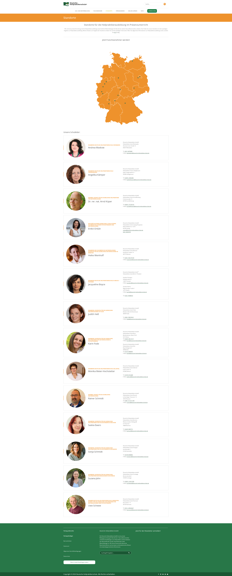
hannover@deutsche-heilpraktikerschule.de (138, 510)
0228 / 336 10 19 (129, 339)
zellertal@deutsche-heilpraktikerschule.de (137, 377)
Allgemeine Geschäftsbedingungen (72, 551)
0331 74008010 (129, 295)
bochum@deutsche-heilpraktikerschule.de (137, 431)
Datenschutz (67, 556)
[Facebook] (158, 574)
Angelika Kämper (96, 174)
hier (115, 32)
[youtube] (163, 574)
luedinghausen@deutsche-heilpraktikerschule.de (139, 179)
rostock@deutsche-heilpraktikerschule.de (137, 402)
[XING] (165, 574)
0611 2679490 (128, 151)
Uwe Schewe (94, 505)
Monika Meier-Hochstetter (101, 371)
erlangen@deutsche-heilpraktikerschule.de (137, 456)
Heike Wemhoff (96, 255)
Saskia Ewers (94, 425)
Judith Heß (93, 314)
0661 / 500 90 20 (129, 317)
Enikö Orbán (94, 228)
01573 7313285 (129, 375)
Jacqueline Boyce (96, 284)
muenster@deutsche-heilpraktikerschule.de (138, 259)
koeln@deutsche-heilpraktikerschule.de (137, 353)
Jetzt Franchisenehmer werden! (116, 40)
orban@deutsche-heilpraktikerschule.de (133, 230)
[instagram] (160, 574)
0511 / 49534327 (129, 508)
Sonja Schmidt (95, 451)
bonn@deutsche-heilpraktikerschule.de (136, 340)
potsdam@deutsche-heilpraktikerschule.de (137, 283)
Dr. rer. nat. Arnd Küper (100, 201)
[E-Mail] (167, 574)
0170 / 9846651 (129, 351)
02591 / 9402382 (129, 178)
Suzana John (94, 478)
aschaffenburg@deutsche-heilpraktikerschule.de (139, 206)
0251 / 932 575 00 (129, 258)
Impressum (66, 546)
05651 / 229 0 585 (129, 481)
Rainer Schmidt (96, 398)
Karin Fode (93, 343)
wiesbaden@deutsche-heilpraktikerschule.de (138, 153)
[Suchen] (165, 4)
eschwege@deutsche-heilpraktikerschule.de (138, 483)
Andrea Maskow (96, 147)
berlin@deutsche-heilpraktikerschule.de (137, 292)
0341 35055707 (127, 232)
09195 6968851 (129, 455)
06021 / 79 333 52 (129, 204)
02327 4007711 (129, 429)
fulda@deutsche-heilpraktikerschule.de (136, 319)
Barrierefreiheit (67, 541)
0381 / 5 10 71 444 (129, 400)
